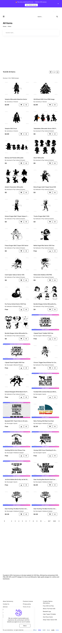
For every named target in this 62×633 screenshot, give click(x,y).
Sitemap (5, 607)
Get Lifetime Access (31, 5)
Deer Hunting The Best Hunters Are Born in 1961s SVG (45, 509)
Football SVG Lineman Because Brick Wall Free (45, 392)
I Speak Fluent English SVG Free (14, 362)
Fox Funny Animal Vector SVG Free (15, 304)
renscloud (37, 131)
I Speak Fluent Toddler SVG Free (43, 333)
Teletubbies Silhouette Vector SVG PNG (45, 128)
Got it (12, 625)
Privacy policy (27, 604)
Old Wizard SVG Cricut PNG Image (44, 99)
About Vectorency (8, 601)
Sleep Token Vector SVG (50, 619)
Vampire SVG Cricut (11, 128)
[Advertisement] (31, 55)
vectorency (10, 101)
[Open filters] (50, 72)
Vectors (16, 101)
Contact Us (6, 604)
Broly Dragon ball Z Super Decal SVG (45, 187)
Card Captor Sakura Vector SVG (14, 275)
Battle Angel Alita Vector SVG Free (44, 245)
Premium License (28, 601)
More (24, 625)
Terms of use (26, 607)
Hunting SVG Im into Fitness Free (15, 450)
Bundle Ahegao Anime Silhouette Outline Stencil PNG (45, 304)
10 (40, 521)
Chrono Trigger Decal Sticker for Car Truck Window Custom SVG (45, 362)
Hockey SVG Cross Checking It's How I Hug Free (45, 450)
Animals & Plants (17, 306)
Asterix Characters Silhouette (14, 187)
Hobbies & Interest (47, 423)
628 (54, 521)
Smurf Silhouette (39, 158)
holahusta (37, 189)
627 (49, 521)
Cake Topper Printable (49, 614)
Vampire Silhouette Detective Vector (16, 99)
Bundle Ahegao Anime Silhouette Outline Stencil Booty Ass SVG (16, 333)
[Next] (59, 521)
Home (4, 26)
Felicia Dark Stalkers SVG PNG (43, 275)
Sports (44, 394)
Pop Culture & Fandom (48, 131)
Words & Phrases (47, 335)
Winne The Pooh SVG (49, 608)
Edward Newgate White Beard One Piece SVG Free (16, 392)
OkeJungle (38, 335)
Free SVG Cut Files (48, 606)
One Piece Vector (48, 617)
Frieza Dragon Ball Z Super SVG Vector (16, 245)
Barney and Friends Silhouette (14, 158)
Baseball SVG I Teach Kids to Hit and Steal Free (16, 421)
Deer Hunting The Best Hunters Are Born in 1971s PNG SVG (16, 509)
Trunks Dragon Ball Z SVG (41, 216)
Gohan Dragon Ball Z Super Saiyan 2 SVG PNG (16, 216)
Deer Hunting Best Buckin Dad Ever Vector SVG (45, 479)
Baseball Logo (47, 611)
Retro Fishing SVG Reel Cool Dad (44, 421)
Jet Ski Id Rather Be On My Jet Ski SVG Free (16, 479)
